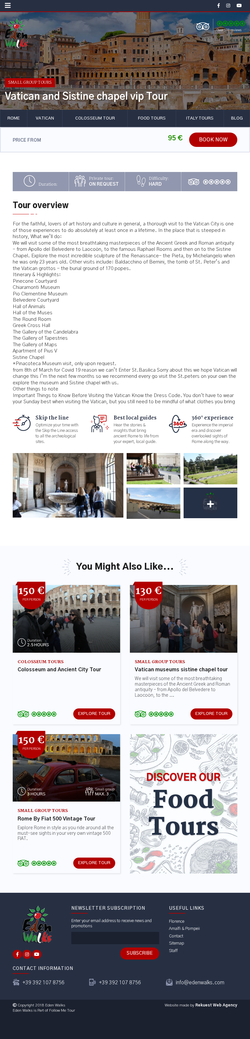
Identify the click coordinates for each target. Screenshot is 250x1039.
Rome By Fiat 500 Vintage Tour (56, 818)
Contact (176, 936)
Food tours (152, 118)
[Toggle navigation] (8, 5)
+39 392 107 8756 (43, 982)
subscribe (140, 953)
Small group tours (30, 82)
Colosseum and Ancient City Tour (59, 669)
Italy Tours (200, 118)
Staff (173, 951)
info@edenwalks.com (200, 982)
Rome (13, 118)
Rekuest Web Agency (216, 1005)
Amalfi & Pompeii (184, 929)
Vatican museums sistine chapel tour (181, 669)
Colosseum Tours (40, 662)
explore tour (94, 714)
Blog (237, 118)
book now (213, 139)
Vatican (45, 118)
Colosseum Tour (95, 118)
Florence (176, 921)
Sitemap (176, 943)
